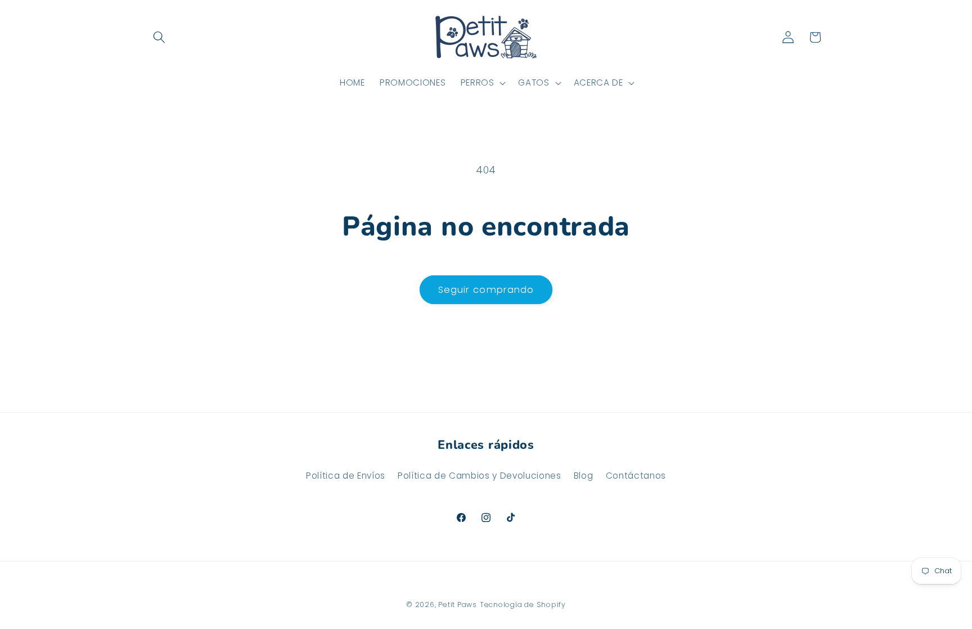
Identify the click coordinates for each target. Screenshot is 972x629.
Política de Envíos (345, 475)
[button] (159, 37)
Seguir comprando (486, 289)
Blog (583, 475)
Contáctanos (636, 475)
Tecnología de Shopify (523, 604)
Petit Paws (457, 604)
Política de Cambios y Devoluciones (479, 475)
